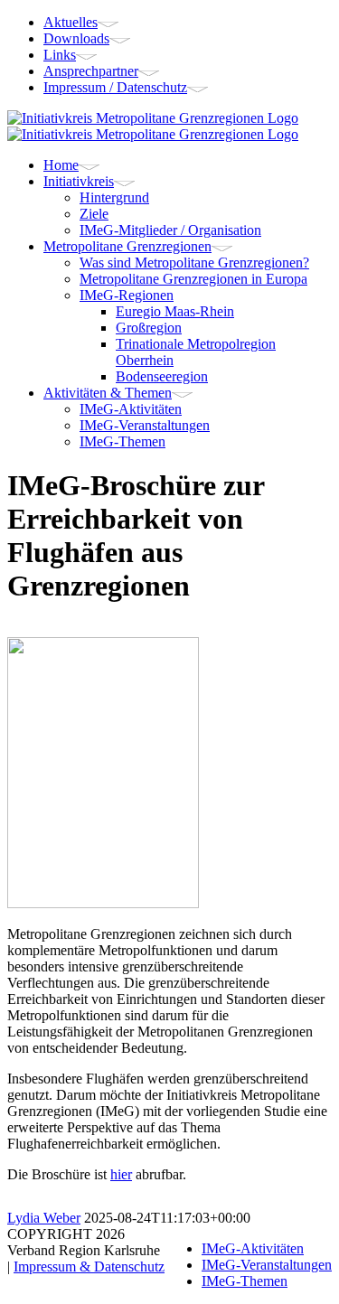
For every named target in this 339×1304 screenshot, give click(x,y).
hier (121, 1174)
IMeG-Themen (244, 1281)
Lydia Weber (43, 1217)
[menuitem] (187, 22)
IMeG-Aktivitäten (253, 1248)
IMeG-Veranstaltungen (267, 1264)
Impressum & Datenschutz (89, 1266)
